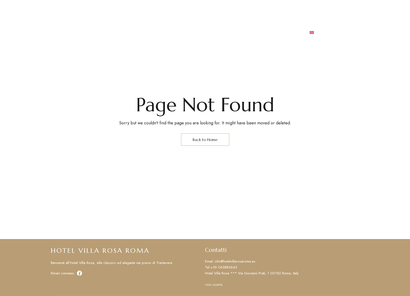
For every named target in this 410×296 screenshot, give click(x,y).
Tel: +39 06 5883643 (279, 7)
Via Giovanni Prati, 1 (71, 7)
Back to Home (205, 139)
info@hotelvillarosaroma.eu (331, 7)
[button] (342, 33)
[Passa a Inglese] (311, 33)
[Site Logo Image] (200, 33)
